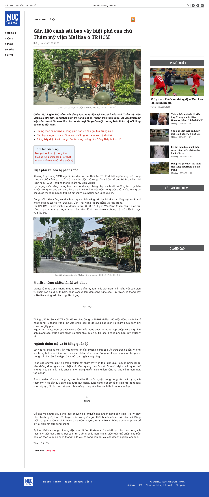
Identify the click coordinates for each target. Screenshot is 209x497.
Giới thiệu (9, 5)
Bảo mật (169, 485)
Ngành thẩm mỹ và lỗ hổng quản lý (54, 160)
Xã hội (52, 19)
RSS (140, 485)
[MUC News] (12, 17)
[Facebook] (197, 5)
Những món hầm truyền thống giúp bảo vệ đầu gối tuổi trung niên (75, 131)
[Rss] (193, 5)
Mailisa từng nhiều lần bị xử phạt (53, 156)
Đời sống (9, 49)
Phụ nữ (33, 5)
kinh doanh (40, 19)
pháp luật (51, 450)
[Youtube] (202, 5)
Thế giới (9, 44)
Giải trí (9, 55)
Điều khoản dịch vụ (154, 485)
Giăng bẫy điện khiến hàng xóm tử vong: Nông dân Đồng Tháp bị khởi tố (79, 139)
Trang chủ (11, 33)
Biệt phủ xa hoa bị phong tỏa (51, 153)
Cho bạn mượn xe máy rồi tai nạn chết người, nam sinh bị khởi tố (74, 135)
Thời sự (9, 38)
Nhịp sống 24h (22, 5)
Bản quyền (180, 485)
